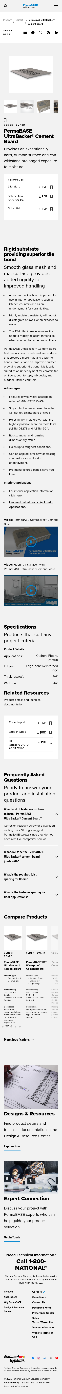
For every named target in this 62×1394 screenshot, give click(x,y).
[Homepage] (30, 6)
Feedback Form (41, 1307)
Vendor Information (43, 1327)
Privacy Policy (12, 1382)
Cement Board (20, 20)
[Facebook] (33, 1358)
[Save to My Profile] (5, 120)
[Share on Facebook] (33, 32)
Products (7, 20)
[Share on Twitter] (40, 33)
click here (15, 495)
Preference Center (43, 1313)
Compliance (39, 1297)
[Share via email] (25, 32)
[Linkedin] (44, 1358)
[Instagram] (39, 1358)
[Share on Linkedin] (57, 32)
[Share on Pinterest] (48, 32)
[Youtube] (56, 1358)
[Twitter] (50, 1358)
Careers (37, 1291)
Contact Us (38, 1302)
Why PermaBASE (12, 1302)
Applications (10, 1297)
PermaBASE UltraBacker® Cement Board (41, 22)
